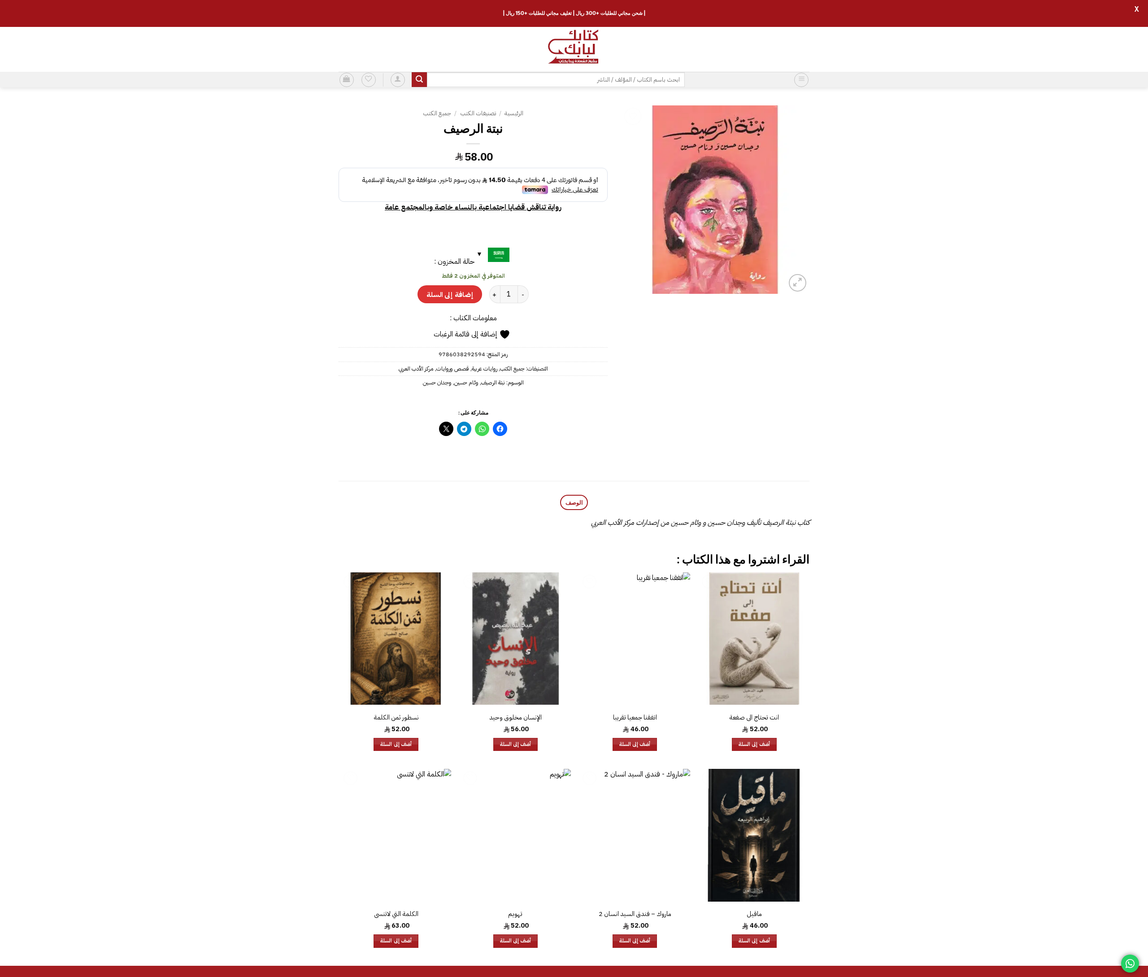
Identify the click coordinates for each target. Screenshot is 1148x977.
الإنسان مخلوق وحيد (515, 717)
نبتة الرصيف (493, 382)
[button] (801, 80)
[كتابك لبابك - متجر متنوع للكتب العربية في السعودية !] (574, 49)
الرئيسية (513, 113)
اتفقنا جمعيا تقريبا (635, 717)
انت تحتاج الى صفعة (754, 717)
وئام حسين (466, 382)
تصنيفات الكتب (478, 113)
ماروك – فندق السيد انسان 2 (635, 914)
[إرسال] (419, 79)
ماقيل (754, 914)
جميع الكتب (437, 113)
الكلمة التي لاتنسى (396, 914)
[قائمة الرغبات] (368, 80)
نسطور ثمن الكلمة (396, 717)
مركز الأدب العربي (416, 368)
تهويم (515, 914)
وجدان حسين (437, 382)
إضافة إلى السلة (449, 294)
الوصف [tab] (574, 502)
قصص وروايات (452, 368)
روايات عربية (484, 368)
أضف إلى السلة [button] (754, 744)
